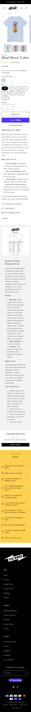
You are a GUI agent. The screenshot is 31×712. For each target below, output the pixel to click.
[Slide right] (29, 49)
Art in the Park (8, 660)
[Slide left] (2, 49)
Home (5, 575)
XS (5, 88)
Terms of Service (9, 615)
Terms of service (16, 707)
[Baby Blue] (3, 80)
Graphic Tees (8, 584)
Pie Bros (14, 702)
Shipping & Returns (10, 610)
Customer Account (9, 642)
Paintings (6, 593)
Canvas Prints (8, 589)
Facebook (6, 655)
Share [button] (5, 218)
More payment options (15, 125)
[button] (4, 8)
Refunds (6, 620)
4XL (5, 98)
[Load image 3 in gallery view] (23, 48)
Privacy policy (24, 704)
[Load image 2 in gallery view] (15, 48)
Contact (6, 597)
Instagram (6, 651)
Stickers (6, 580)
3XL (20, 93)
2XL (12, 93)
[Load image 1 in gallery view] (7, 48)
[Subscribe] (25, 673)
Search (5, 629)
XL (5, 93)
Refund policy (13, 704)
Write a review (15, 444)
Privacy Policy (8, 624)
